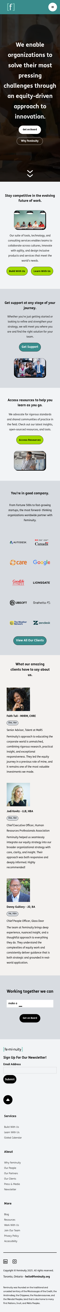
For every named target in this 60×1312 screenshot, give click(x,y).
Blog (6, 1214)
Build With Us (17, 271)
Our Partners (11, 1173)
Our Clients (10, 1179)
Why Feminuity (29, 141)
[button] (52, 7)
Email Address (12, 1064)
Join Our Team (12, 1230)
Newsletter (10, 1189)
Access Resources (30, 439)
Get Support (30, 347)
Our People (10, 1168)
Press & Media (12, 1184)
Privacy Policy (11, 1236)
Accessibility (10, 1241)
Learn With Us (42, 271)
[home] (10, 7)
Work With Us (11, 1225)
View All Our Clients (30, 640)
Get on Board (30, 129)
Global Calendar (13, 1138)
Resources (9, 1220)
